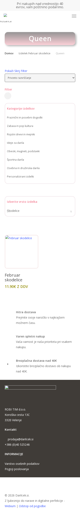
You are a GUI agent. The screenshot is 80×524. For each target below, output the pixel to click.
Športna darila (15, 159)
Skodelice (13, 211)
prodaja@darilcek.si (20, 439)
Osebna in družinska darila (23, 168)
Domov (9, 53)
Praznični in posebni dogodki (24, 117)
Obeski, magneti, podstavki (23, 151)
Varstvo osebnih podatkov (22, 464)
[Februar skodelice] (21, 252)
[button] (74, 16)
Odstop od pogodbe (32, 506)
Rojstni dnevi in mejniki (21, 134)
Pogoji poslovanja (17, 469)
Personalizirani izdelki (20, 176)
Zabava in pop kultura (20, 126)
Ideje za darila (15, 143)
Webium (10, 506)
